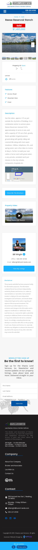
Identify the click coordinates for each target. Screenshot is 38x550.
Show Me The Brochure (15, 193)
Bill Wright (18, 254)
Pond (9, 102)
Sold (22, 17)
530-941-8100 (22, 259)
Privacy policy (22, 547)
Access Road (11, 94)
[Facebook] (6, 518)
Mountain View (12, 98)
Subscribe (19, 403)
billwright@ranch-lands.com (21, 262)
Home (16, 17)
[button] (5, 11)
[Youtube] (15, 518)
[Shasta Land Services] (19, 3)
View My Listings (19, 269)
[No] (35, 546)
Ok (13, 547)
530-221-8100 (30, 10)
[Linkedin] (10, 518)
